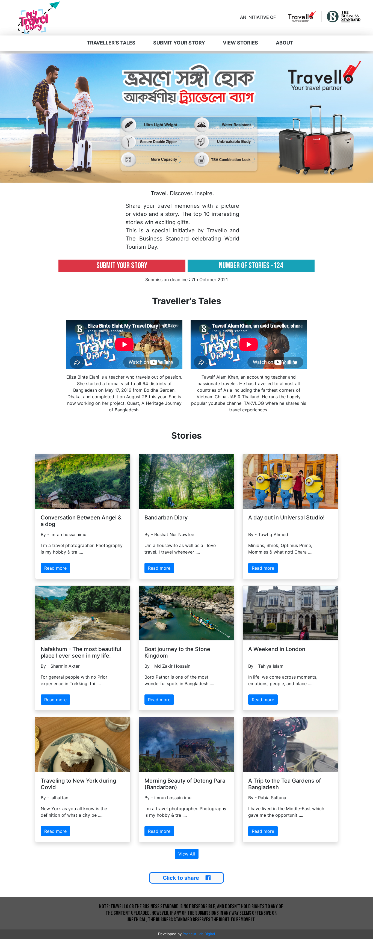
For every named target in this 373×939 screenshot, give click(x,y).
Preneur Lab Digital (199, 934)
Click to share (181, 878)
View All (186, 854)
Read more (55, 568)
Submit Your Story (179, 43)
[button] (28, 118)
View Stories (240, 43)
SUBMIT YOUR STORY (121, 266)
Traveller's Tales (111, 43)
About (284, 43)
